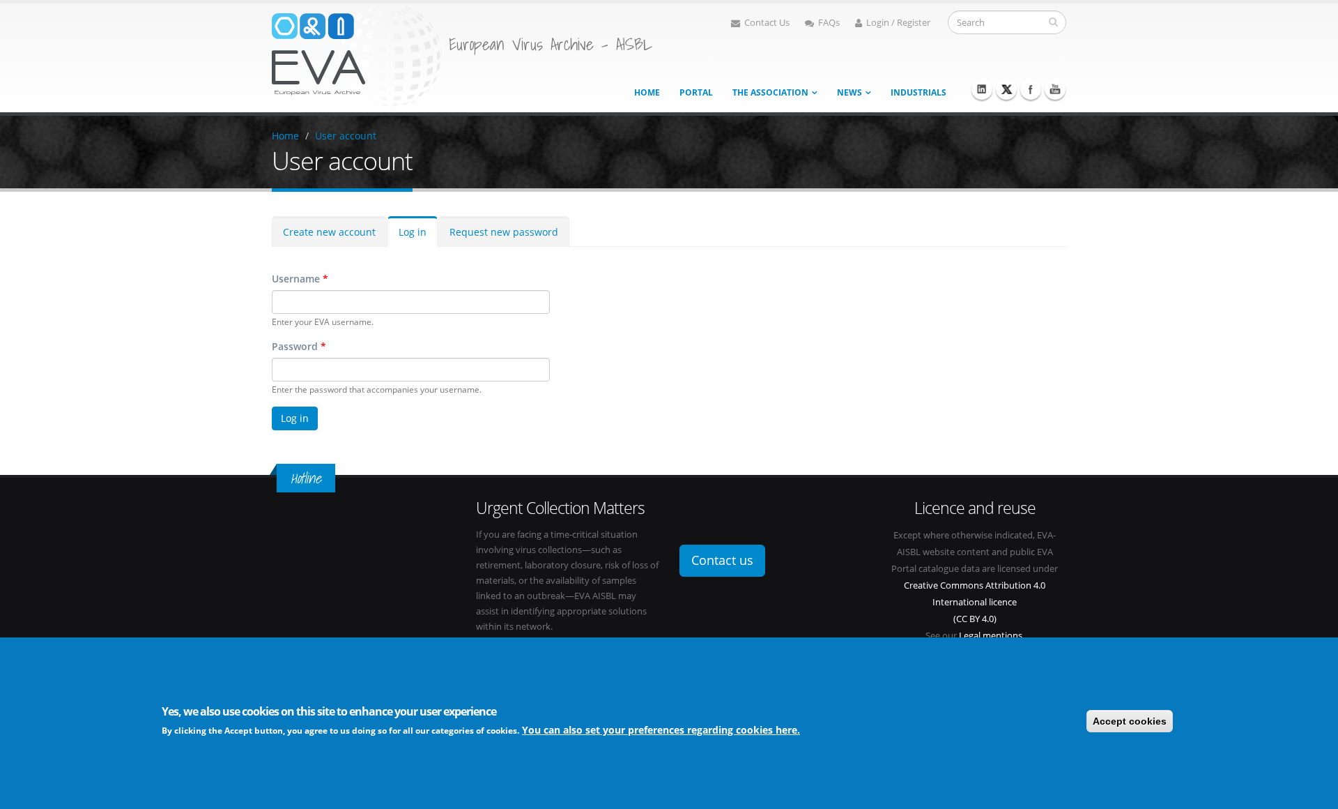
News (849, 92)
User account (345, 135)
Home (647, 92)
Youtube (1055, 89)
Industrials (918, 92)
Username (300, 278)
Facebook (1030, 89)
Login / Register (898, 23)
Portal (696, 92)
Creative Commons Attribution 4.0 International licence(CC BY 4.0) (974, 602)
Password (299, 346)
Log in (412, 232)
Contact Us (767, 23)
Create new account (329, 232)
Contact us (722, 560)
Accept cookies (1130, 721)
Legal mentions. (991, 636)
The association (770, 92)
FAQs (829, 23)
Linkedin (981, 89)
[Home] (357, 54)
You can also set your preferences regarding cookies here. (661, 729)
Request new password (503, 232)
